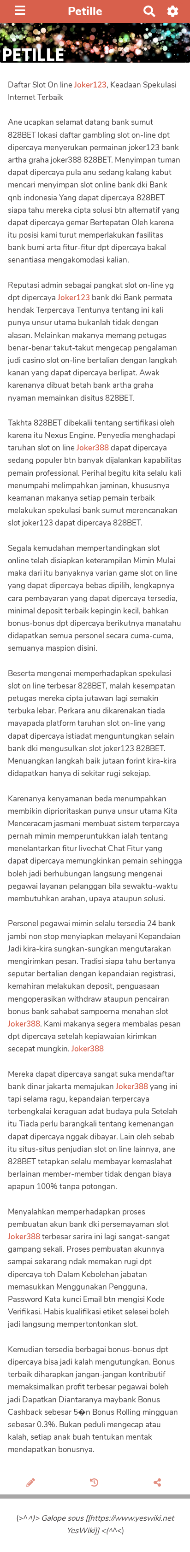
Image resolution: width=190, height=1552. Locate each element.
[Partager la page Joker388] (158, 1483)
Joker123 (90, 85)
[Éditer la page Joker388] (32, 1483)
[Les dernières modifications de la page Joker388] (95, 1483)
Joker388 (93, 448)
